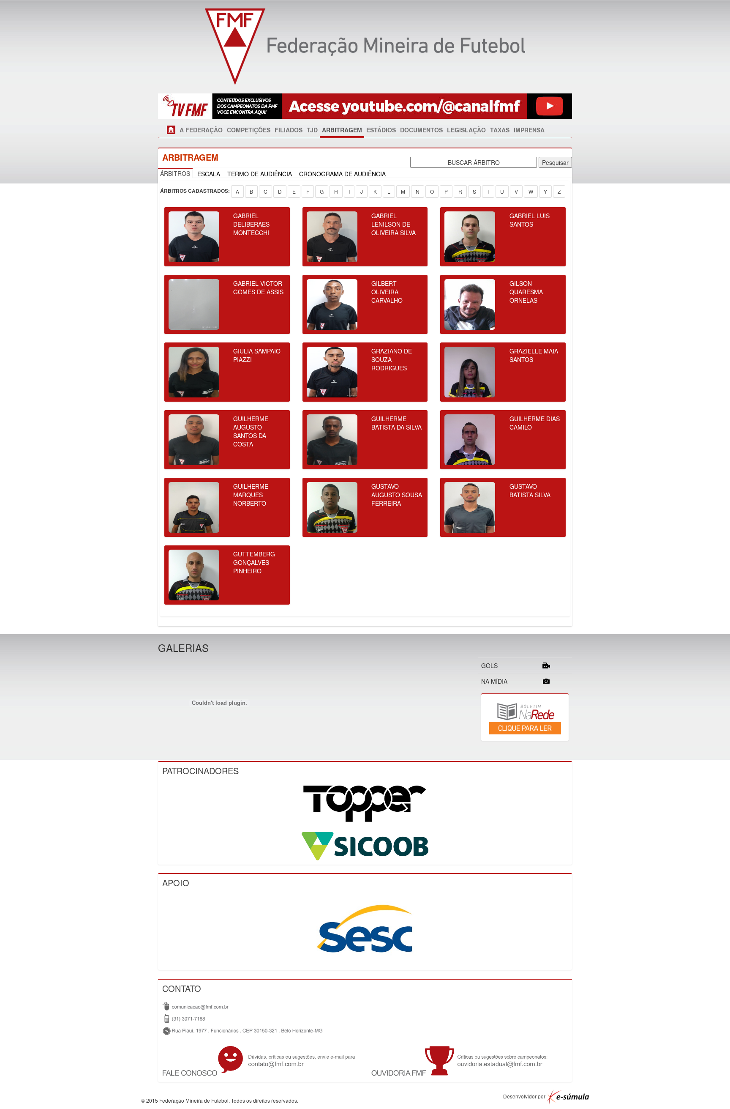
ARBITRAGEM (342, 130)
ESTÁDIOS (381, 130)
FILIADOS (288, 130)
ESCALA (208, 174)
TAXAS (499, 130)
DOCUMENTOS (421, 130)
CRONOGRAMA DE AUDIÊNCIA (342, 174)
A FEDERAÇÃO (201, 130)
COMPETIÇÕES (248, 130)
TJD (312, 130)
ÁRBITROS (175, 173)
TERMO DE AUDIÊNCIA (259, 174)
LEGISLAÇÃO (466, 130)
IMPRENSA (529, 130)
